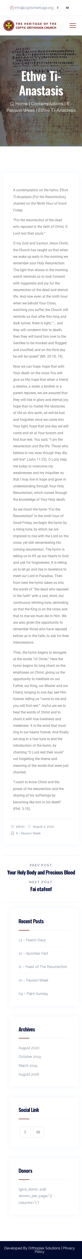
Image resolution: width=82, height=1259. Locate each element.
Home (21, 103)
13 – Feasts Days (32, 940)
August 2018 (29, 1074)
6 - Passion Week (28, 833)
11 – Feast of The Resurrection (43, 967)
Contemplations (47, 103)
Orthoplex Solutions (44, 1248)
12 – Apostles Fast (33, 953)
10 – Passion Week (33, 980)
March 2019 (28, 1066)
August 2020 (29, 1048)
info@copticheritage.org (34, 8)
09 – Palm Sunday (33, 994)
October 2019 (30, 1057)
